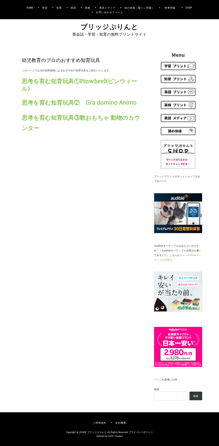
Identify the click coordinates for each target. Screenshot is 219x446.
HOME (30, 7)
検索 (156, 389)
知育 (59, 7)
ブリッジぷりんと (109, 26)
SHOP (189, 7)
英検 (87, 7)
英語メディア (107, 7)
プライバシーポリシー (141, 432)
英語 (73, 7)
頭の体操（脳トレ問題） (139, 7)
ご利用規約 (99, 422)
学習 (45, 7)
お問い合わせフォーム (109, 12)
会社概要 (120, 422)
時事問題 (171, 7)
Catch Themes (115, 436)
